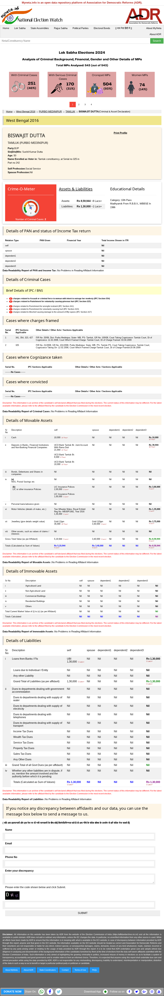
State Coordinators (47, 970)
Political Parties (81, 28)
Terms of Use (80, 970)
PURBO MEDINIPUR (50, 111)
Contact (65, 970)
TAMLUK (70, 111)
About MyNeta (153, 28)
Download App (92, 991)
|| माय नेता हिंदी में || (123, 28)
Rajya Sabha (60, 28)
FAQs (94, 970)
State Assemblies (40, 28)
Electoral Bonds (102, 28)
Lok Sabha (19, 28)
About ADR (155, 34)
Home (6, 28)
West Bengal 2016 (25, 111)
